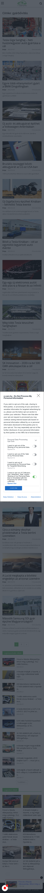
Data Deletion (8, 497)
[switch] (35, 446)
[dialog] (22, 447)
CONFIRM (13, 488)
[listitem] (22, 440)
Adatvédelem (36, 497)
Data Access (22, 497)
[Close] (39, 396)
